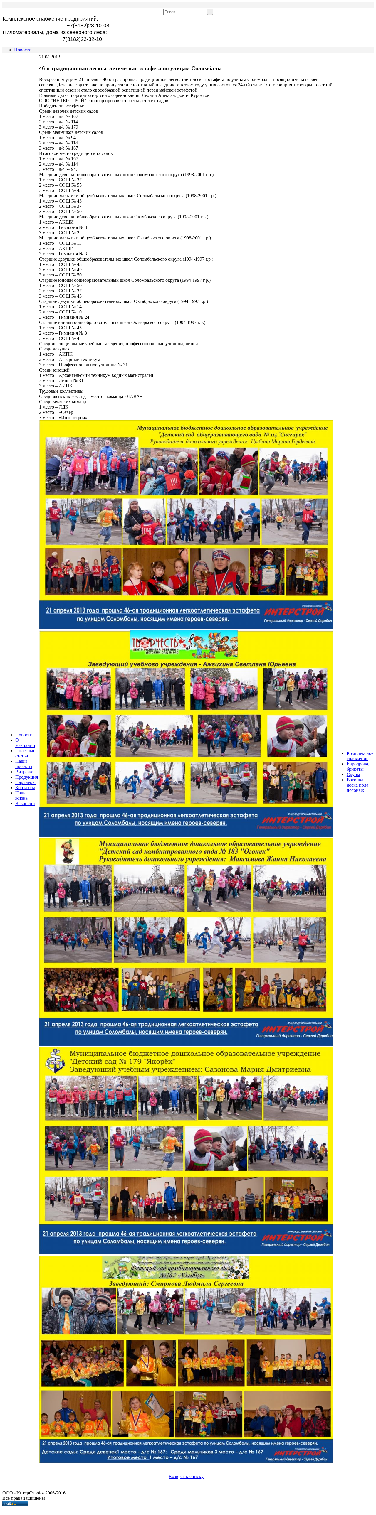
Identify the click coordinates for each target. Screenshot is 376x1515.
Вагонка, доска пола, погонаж (358, 785)
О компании (25, 743)
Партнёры (25, 782)
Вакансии (25, 803)
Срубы (353, 774)
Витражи (24, 771)
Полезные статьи (25, 753)
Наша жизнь (21, 795)
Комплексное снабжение (360, 756)
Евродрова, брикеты (358, 766)
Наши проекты (23, 764)
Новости (22, 49)
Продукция (26, 777)
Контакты (25, 787)
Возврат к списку (186, 1476)
